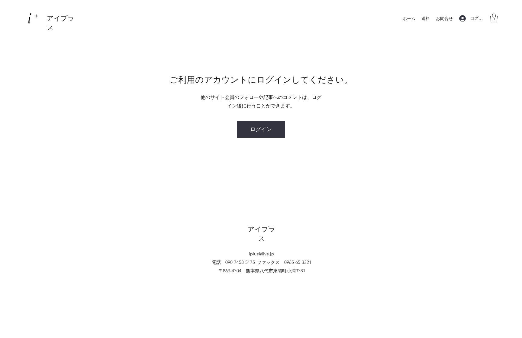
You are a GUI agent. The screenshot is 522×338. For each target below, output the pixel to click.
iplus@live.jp (261, 254)
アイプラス (262, 234)
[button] (494, 18)
